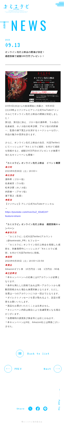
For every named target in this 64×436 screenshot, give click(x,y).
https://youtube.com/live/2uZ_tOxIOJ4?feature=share (27, 214)
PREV (18, 368)
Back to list (38, 353)
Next (47, 368)
